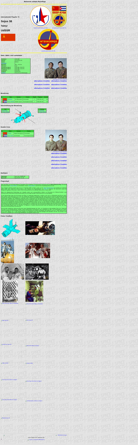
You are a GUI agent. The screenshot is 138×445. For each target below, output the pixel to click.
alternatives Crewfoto (42, 81)
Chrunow (9, 133)
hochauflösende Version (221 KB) (48, 51)
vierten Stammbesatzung (48, 187)
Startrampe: (4, 63)
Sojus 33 (46, 189)
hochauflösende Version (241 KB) (59, 28)
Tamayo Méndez (10, 101)
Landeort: (3, 72)
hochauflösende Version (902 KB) (60, 151)
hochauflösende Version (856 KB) (60, 79)
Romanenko (9, 99)
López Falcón (10, 135)
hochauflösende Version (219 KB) (41, 28)
